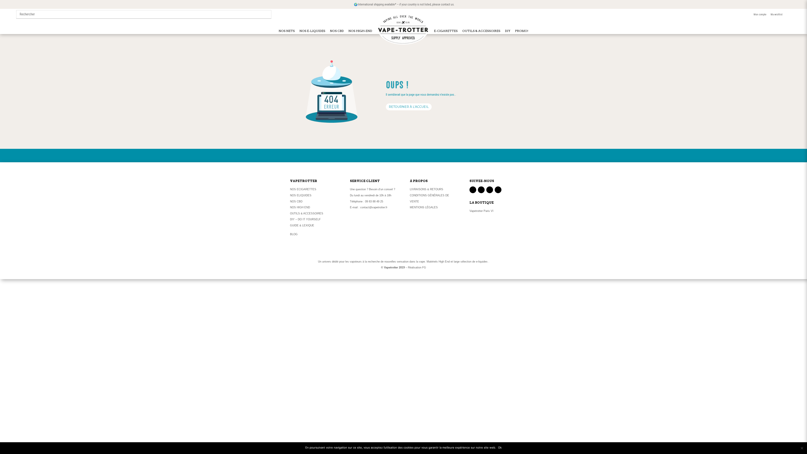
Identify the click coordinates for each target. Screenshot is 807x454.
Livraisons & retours (426, 189)
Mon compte (762, 14)
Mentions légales (424, 207)
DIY (507, 31)
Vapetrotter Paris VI (481, 210)
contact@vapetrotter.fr (373, 207)
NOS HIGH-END (360, 31)
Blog (294, 234)
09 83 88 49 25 (374, 201)
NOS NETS (287, 31)
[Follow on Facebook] (472, 189)
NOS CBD (337, 31)
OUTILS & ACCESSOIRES (481, 31)
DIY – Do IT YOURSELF (305, 219)
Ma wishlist (779, 14)
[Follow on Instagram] (489, 189)
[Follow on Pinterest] (498, 189)
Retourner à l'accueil (409, 107)
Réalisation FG (417, 267)
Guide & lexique (302, 225)
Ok (500, 447)
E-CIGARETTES (446, 31)
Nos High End (300, 207)
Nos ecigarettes (303, 189)
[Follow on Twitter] (481, 189)
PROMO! (521, 31)
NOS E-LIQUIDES (312, 31)
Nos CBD (296, 201)
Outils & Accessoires (306, 213)
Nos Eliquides (300, 195)
